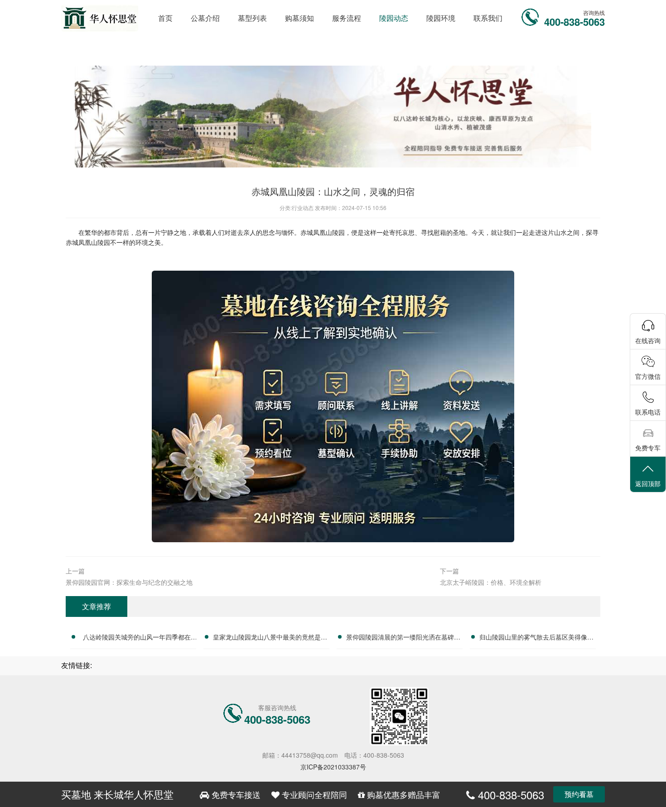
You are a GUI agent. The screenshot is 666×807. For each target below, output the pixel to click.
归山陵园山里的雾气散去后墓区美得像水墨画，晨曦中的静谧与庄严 (536, 638)
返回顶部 (648, 483)
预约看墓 (579, 794)
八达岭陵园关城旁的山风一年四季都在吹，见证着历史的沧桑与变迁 (137, 638)
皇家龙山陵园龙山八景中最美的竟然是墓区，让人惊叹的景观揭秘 (270, 638)
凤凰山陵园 (329, 232)
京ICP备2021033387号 (333, 766)
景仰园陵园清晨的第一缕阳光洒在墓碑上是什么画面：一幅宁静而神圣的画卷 (403, 638)
